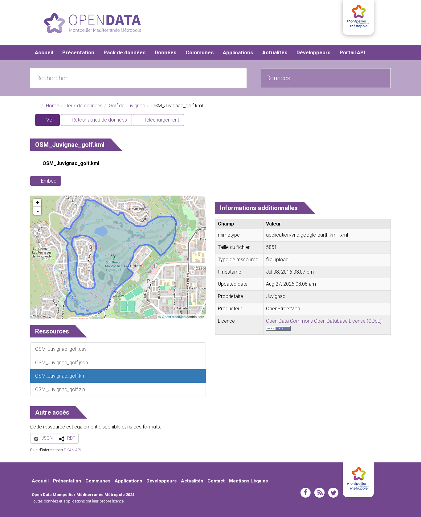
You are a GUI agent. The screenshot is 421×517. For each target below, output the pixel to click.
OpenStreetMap (174, 316)
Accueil (44, 52)
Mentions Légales (248, 481)
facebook (305, 493)
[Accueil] (92, 23)
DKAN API (72, 450)
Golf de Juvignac (127, 106)
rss (319, 493)
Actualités (274, 52)
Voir (52, 121)
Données (165, 52)
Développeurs (313, 52)
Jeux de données (84, 106)
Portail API (352, 52)
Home (52, 106)
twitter (333, 493)
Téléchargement (161, 120)
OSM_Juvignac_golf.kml (71, 163)
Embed (48, 181)
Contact (216, 481)
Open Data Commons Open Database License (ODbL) (324, 321)
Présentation (78, 52)
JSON (47, 438)
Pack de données (124, 52)
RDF (71, 438)
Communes (200, 52)
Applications (238, 52)
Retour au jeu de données (99, 120)
